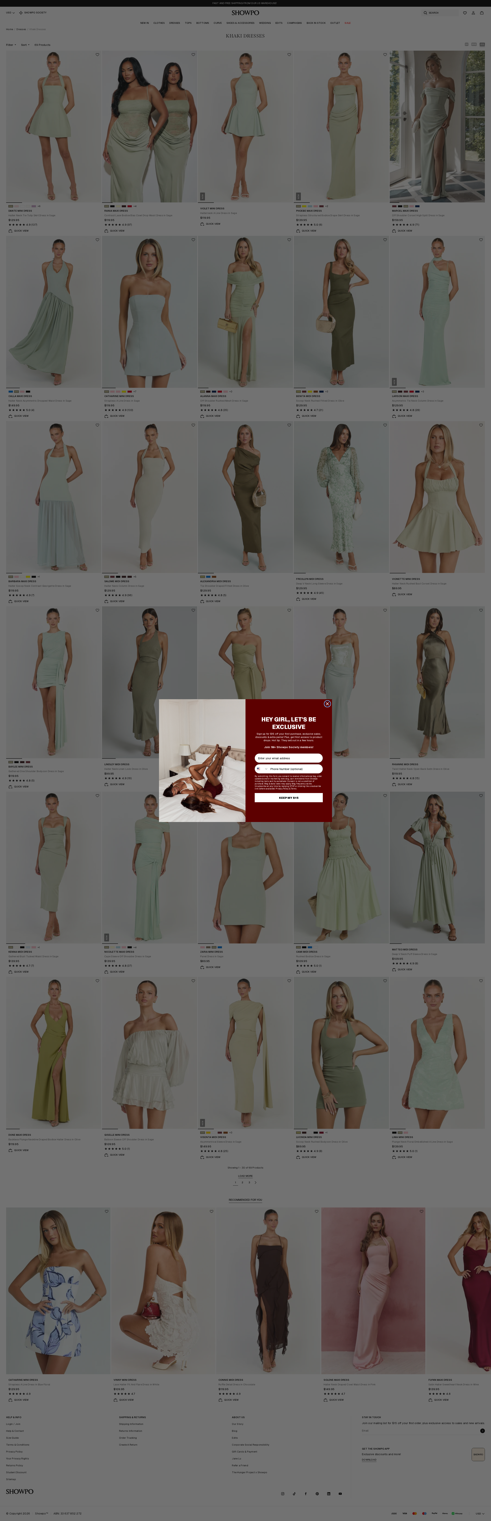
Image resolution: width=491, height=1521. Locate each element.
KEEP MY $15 (289, 798)
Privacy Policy (282, 788)
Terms (293, 788)
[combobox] (261, 768)
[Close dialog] (327, 704)
